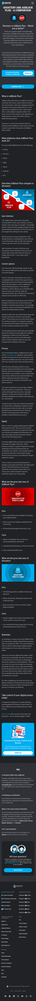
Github (4, 834)
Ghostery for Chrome (25, 895)
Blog (2, 973)
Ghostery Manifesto (6, 956)
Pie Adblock (4, 935)
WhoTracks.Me (6, 902)
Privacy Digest (6, 905)
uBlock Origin (23, 821)
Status (2, 952)
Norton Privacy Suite (6, 931)
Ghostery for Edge (24, 909)
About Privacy (22, 937)
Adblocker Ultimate (5, 928)
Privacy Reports (5, 959)
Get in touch (6, 714)
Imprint (24, 991)
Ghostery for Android (25, 912)
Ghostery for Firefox (24, 898)
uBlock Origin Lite (5, 945)
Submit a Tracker (23, 926)
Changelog (4, 977)
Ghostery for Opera (24, 905)
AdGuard (9, 823)
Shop (2, 970)
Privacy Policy (17, 991)
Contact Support (23, 923)
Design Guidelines (23, 933)
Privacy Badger (5, 938)
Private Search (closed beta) (9, 898)
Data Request (22, 930)
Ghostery (18, 823)
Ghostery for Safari (24, 902)
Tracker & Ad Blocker (8, 895)
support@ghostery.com (11, 863)
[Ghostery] (6, 3)
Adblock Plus (4, 924)
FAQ (20, 920)
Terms (11, 991)
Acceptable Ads (11, 355)
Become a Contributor (6, 963)
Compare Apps (16, 86)
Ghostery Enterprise (6, 966)
